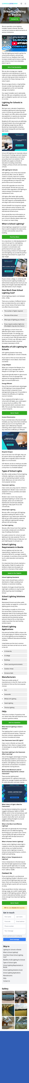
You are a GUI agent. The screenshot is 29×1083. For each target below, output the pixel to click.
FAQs (4, 978)
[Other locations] (21, 3)
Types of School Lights (10, 962)
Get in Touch (14, 413)
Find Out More (14, 237)
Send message (14, 939)
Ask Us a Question (14, 722)
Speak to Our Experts (14, 573)
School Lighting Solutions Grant (13, 970)
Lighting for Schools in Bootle (12, 949)
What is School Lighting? (10, 952)
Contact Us (14, 19)
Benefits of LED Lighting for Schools (14, 960)
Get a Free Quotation (14, 67)
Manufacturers (7, 975)
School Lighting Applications (11, 973)
